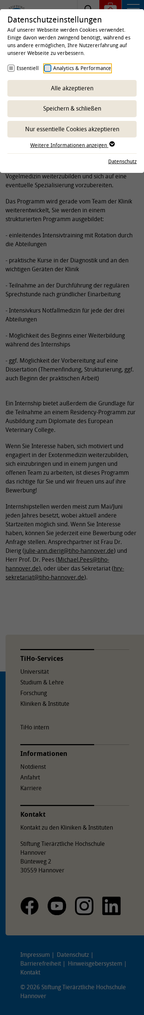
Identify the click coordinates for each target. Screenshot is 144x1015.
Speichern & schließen (72, 108)
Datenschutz (122, 161)
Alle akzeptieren (72, 88)
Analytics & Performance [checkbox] (82, 67)
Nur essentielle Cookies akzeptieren (72, 129)
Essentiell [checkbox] (28, 67)
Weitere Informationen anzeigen (69, 145)
